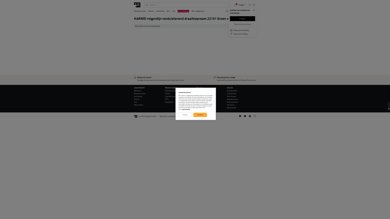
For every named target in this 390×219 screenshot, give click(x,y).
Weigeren (185, 114)
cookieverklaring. (185, 109)
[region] (195, 104)
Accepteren (200, 114)
